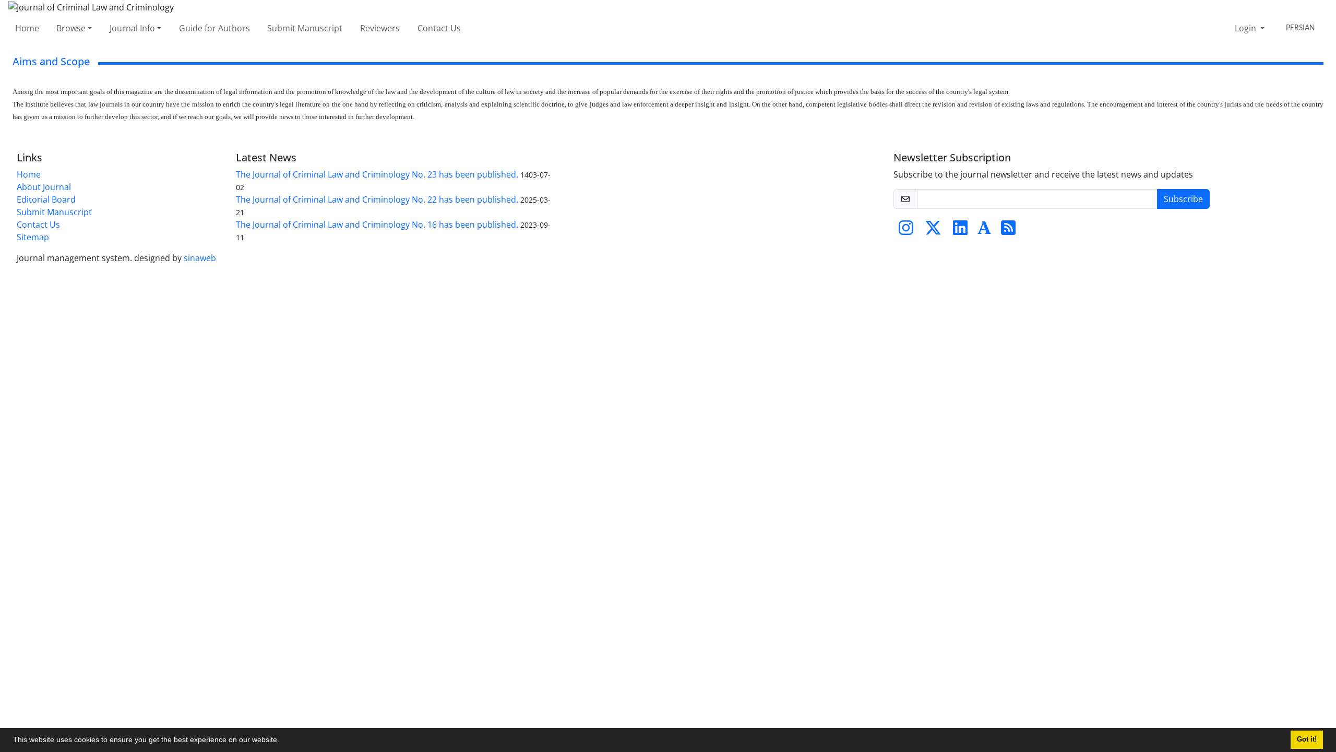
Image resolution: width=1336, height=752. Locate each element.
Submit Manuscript (304, 28)
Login (1246, 28)
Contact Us (439, 28)
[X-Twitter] (933, 231)
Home (27, 28)
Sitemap (33, 237)
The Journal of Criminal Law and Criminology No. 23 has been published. (377, 174)
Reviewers (380, 28)
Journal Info (132, 28)
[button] (282, 741)
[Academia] (984, 231)
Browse (71, 28)
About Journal (44, 187)
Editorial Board (46, 199)
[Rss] (1008, 231)
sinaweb (200, 258)
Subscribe (1183, 199)
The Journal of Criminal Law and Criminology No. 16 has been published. (377, 224)
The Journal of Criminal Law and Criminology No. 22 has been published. (377, 199)
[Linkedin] (960, 231)
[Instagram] (905, 231)
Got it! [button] (1307, 739)
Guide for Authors (214, 28)
